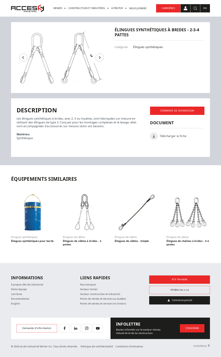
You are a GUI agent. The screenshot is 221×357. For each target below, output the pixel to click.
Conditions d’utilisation (129, 346)
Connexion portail (182, 300)
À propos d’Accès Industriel (27, 284)
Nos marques (88, 284)
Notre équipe (19, 289)
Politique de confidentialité (97, 346)
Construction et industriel (86, 8)
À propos (117, 8)
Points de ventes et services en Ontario (103, 303)
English (15, 303)
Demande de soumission (177, 110)
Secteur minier (89, 289)
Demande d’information (36, 328)
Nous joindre (138, 8)
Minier (58, 8)
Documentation (20, 298)
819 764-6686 (179, 279)
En (205, 8)
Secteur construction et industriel (100, 294)
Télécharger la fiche (173, 136)
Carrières (168, 8)
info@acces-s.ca (179, 289)
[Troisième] (201, 346)
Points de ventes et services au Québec (103, 298)
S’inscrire (192, 328)
